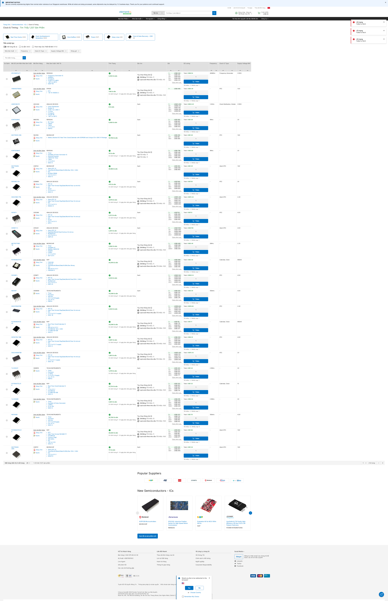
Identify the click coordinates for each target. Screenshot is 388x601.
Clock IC (50, 264)
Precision (51, 295)
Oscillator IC (51, 247)
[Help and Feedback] (381, 594)
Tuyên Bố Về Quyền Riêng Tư (127, 584)
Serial (49, 189)
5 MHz (50, 252)
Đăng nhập (241, 12)
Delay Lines (115, 37)
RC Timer (51, 122)
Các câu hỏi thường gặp (126, 568)
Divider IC (51, 108)
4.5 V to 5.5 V (52, 221)
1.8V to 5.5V (52, 442)
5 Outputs (51, 113)
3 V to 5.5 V (51, 190)
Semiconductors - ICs (19, 24)
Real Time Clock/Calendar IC (57, 324)
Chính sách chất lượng (203, 558)
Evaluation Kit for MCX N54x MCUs (206, 522)
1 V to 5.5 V (51, 389)
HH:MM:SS (51, 391)
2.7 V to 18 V (52, 254)
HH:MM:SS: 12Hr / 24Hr (55, 329)
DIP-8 (49, 223)
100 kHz (50, 296)
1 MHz (50, 125)
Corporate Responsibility (204, 565)
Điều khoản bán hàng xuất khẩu (170, 584)
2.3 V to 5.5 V (52, 204)
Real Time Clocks (16, 37)
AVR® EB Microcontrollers (147, 521)
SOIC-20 (50, 361)
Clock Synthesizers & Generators (43, 37)
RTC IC (50, 184)
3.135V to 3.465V (53, 80)
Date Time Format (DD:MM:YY (57, 434)
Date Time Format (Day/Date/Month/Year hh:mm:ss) (64, 201)
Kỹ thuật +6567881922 (125, 558)
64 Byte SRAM (52, 173)
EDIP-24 (50, 237)
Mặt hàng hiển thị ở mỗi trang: (15, 463)
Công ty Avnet (122, 592)
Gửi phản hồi (122, 565)
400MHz (50, 77)
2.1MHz (50, 405)
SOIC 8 (50, 332)
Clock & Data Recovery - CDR (143, 36)
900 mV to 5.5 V (53, 268)
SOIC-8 (50, 163)
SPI (49, 358)
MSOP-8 (50, 456)
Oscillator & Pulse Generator (57, 403)
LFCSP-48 (51, 114)
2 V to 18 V (51, 127)
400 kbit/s (51, 439)
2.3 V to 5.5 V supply (54, 313)
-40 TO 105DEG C (53, 92)
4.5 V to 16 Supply (53, 298)
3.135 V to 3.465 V (54, 110)
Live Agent (121, 561)
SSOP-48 (51, 83)
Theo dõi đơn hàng (260, 8)
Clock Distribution (53, 106)
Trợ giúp (249, 8)
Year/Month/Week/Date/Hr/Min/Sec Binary (61, 265)
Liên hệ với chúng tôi (239, 8)
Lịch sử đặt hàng (162, 558)
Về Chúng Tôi (200, 555)
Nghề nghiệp (200, 561)
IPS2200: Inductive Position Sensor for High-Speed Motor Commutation (178, 523)
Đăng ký (248, 12)
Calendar (51, 262)
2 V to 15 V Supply (53, 375)
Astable (50, 251)
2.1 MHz (50, 374)
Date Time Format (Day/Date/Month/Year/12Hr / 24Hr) (65, 279)
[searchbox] (188, 13)
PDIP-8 (50, 128)
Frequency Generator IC (55, 75)
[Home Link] (125, 13)
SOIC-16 (50, 315)
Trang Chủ (6, 24)
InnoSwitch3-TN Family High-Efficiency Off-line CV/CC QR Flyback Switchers (236, 523)
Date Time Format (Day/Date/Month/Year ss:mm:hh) (64, 185)
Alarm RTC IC (52, 168)
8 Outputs (51, 79)
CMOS (50, 123)
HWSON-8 (51, 270)
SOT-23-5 (51, 255)
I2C (49, 172)
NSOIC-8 (51, 206)
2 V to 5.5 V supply (54, 360)
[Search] (214, 13)
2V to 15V (51, 406)
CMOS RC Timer (53, 158)
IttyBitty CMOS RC (53, 249)
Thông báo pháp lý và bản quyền (148, 584)
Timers (93, 37)
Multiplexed (51, 233)
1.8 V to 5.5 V (52, 175)
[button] (124, 18)
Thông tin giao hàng (163, 565)
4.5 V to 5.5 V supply (54, 344)
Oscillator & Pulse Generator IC (57, 154)
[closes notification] (385, 2)
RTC (49, 91)
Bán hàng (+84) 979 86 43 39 (128, 555)
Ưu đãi (229, 8)
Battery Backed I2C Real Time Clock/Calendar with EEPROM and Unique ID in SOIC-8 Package (77, 137)
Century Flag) (52, 437)
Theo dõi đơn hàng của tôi (165, 555)
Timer (50, 153)
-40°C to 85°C (52, 82)
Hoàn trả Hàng (161, 561)
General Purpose (53, 156)
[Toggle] (4, 47)
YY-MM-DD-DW (53, 330)
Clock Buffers (71, 37)
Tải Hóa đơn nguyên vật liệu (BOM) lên (245, 19)
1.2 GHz (50, 111)
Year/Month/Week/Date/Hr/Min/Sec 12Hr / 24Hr (63, 170)
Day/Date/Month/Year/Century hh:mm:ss (60, 232)
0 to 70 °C (51, 299)
